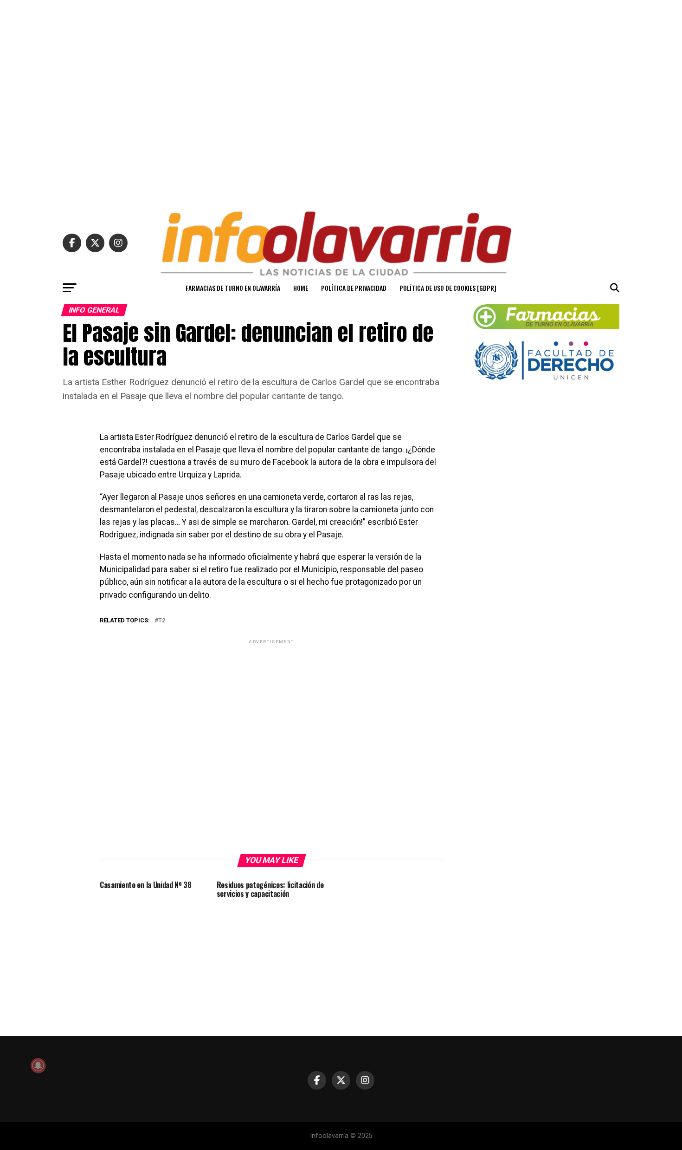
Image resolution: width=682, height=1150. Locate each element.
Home (300, 288)
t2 (161, 621)
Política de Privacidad (353, 288)
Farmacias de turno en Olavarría (233, 288)
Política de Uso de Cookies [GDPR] (447, 288)
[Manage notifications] (38, 1065)
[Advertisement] (341, 101)
